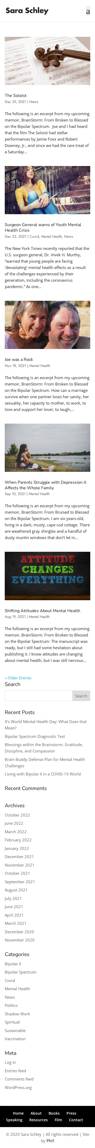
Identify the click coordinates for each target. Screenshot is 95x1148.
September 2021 (20, 881)
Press (71, 1113)
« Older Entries (18, 677)
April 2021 (14, 915)
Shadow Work (17, 1013)
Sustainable (15, 1030)
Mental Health (51, 236)
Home (18, 1113)
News (33, 101)
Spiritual (12, 1022)
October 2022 (17, 815)
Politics (11, 1005)
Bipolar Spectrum (20, 972)
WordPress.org (18, 1087)
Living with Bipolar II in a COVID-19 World (43, 774)
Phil (50, 1140)
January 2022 (17, 848)
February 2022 (18, 839)
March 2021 (16, 923)
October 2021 (17, 873)
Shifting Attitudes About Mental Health (42, 611)
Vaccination (15, 1038)
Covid (34, 236)
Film (58, 1119)
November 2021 (20, 865)
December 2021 (19, 856)
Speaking (14, 1119)
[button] (88, 14)
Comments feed (19, 1079)
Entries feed (15, 1070)
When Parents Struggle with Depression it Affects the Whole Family (45, 485)
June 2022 (14, 823)
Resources (38, 1119)
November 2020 (20, 940)
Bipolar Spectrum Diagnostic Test (35, 736)
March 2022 (16, 831)
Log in (10, 1062)
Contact (76, 1119)
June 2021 (14, 906)
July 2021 (13, 898)
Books (54, 1113)
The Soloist (16, 95)
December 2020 (19, 931)
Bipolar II (13, 963)
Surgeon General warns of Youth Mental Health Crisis (43, 227)
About (36, 1113)
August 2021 (16, 890)
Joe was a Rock (19, 359)
